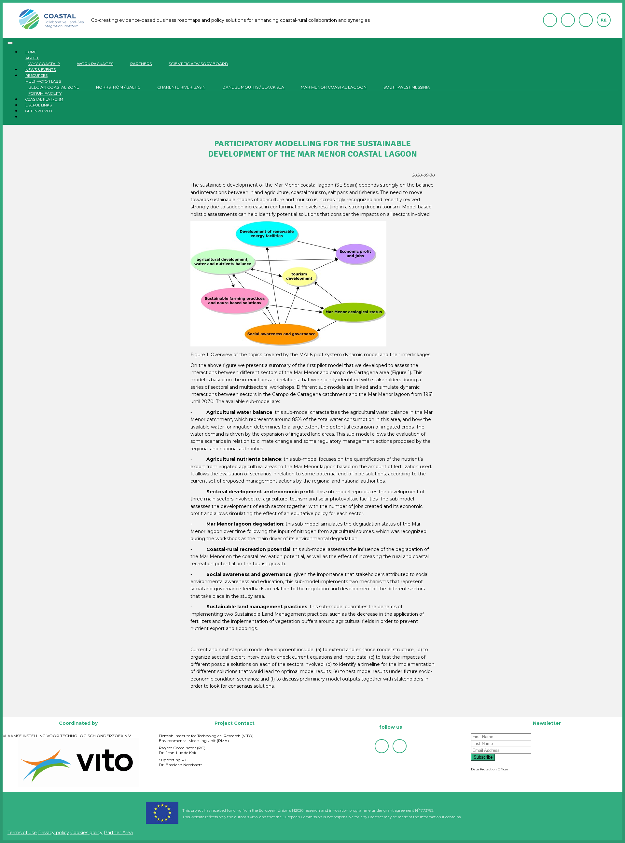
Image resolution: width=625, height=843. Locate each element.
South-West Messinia (406, 87)
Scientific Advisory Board (198, 63)
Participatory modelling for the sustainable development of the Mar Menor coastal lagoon (312, 148)
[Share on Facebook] (312, 710)
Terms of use (22, 833)
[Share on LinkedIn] (325, 710)
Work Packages (95, 63)
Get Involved (38, 111)
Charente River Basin (181, 87)
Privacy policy (53, 833)
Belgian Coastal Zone (53, 87)
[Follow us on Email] (550, 20)
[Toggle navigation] (10, 43)
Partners (141, 63)
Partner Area (118, 833)
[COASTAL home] (51, 20)
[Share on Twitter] (299, 710)
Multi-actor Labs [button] (43, 81)
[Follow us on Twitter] (568, 20)
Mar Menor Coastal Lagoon (334, 87)
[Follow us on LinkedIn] (586, 20)
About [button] (32, 58)
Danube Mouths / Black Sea (253, 87)
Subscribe (483, 757)
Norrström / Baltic (118, 87)
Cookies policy (86, 833)
